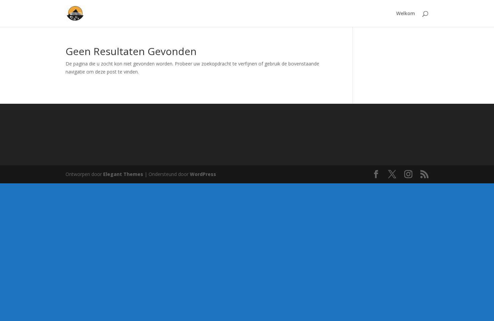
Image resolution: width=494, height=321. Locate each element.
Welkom (405, 13)
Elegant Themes (123, 174)
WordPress (203, 174)
